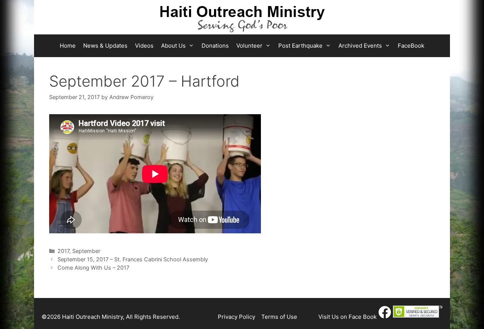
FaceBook (411, 45)
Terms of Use (279, 316)
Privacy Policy (236, 316)
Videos (144, 45)
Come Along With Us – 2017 (93, 267)
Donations (215, 45)
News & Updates (105, 45)
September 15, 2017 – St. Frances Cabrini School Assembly (132, 259)
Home (68, 45)
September (86, 251)
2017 (63, 251)
